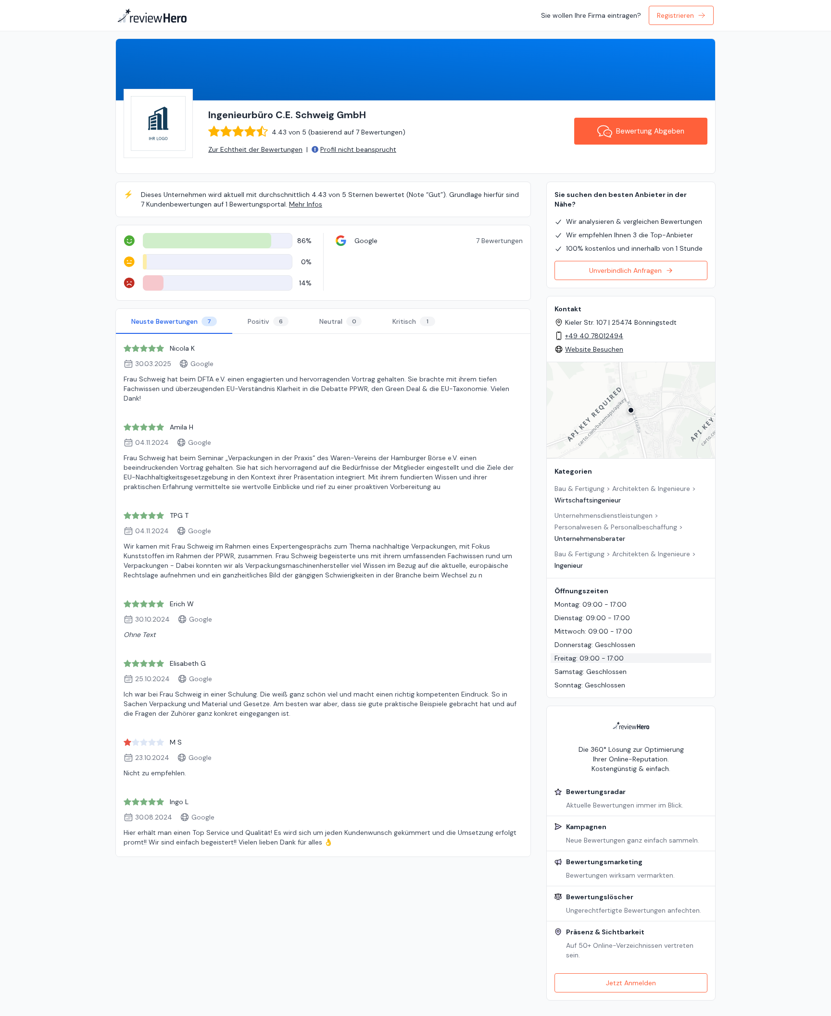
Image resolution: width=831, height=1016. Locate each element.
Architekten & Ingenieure (651, 488)
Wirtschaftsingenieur (587, 500)
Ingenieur (568, 565)
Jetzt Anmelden (631, 983)
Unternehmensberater (589, 538)
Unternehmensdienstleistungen (603, 515)
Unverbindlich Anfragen (625, 270)
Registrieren (675, 15)
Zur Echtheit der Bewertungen (255, 149)
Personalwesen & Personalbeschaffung (615, 527)
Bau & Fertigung (579, 488)
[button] (631, 410)
